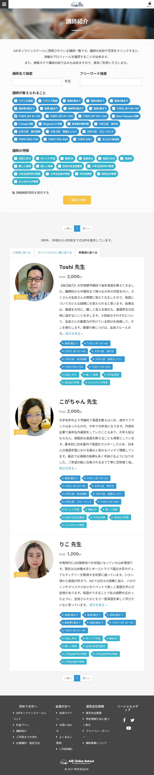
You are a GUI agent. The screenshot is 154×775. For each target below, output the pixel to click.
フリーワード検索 (93, 74)
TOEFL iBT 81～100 (61, 116)
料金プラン (22, 725)
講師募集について (96, 743)
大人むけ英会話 (110, 139)
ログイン (150, 7)
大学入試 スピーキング (100, 131)
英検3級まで (121, 100)
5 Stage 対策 (26, 123)
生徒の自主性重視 (72, 166)
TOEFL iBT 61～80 (29, 116)
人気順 (21, 252)
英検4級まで (98, 100)
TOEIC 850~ (85, 139)
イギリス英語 (50, 100)
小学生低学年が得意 (103, 166)
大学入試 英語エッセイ (63, 131)
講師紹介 (21, 731)
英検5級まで (74, 100)
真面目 (128, 158)
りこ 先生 (70, 544)
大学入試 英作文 (108, 123)
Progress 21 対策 (52, 123)
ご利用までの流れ (26, 737)
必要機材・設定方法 (28, 743)
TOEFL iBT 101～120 (95, 116)
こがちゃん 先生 (78, 402)
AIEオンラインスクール (77, 4)
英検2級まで (51, 108)
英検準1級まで (76, 108)
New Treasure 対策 (127, 116)
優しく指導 (47, 166)
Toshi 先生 (72, 267)
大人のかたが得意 (28, 181)
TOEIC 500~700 (28, 139)
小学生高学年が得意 (30, 173)
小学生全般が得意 (60, 173)
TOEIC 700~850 (58, 139)
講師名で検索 (22, 74)
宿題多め (88, 158)
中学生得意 (86, 173)
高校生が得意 (109, 173)
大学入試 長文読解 (30, 131)
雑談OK (69, 158)
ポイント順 (55, 252)
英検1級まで (100, 108)
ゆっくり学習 (48, 158)
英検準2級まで (27, 108)
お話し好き (25, 158)
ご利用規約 (65, 749)
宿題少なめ (109, 158)
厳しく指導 (25, 166)
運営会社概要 (94, 712)
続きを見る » (74, 333)
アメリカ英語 (26, 100)
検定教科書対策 (80, 123)
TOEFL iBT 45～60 (128, 108)
